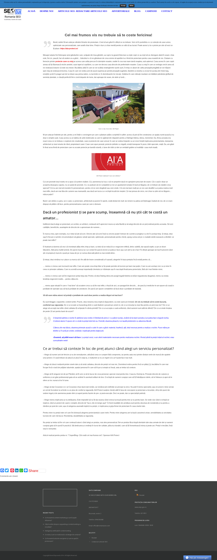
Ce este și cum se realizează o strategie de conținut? (63, 535)
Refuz (131, 5)
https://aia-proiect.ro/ (69, 48)
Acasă (31, 11)
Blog (137, 11)
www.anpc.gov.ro (140, 507)
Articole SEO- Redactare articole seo (82, 11)
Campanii (151, 11)
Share (33, 471)
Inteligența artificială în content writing (58, 531)
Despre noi (46, 11)
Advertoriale (121, 11)
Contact (166, 11)
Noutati (94, 538)
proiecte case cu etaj (64, 61)
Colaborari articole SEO (99, 542)
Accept (123, 5)
